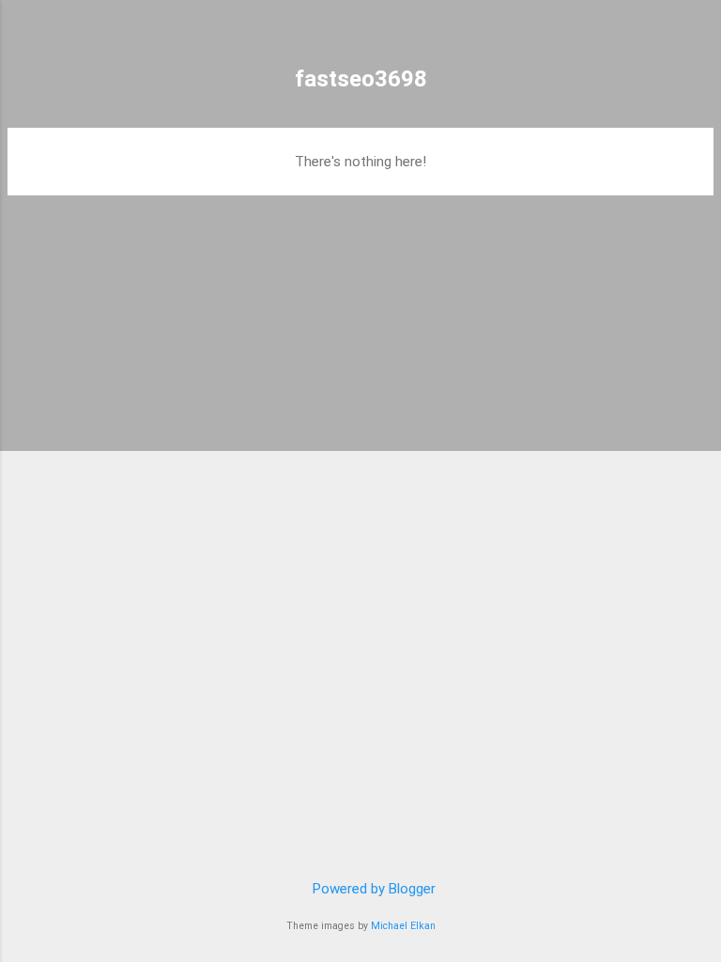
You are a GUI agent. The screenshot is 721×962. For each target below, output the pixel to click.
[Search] (694, 38)
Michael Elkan (403, 926)
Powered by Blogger (372, 888)
